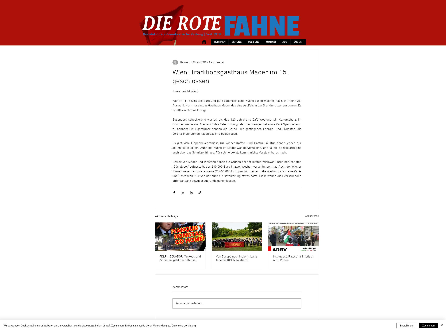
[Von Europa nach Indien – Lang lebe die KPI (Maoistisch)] (237, 236)
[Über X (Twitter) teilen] (182, 192)
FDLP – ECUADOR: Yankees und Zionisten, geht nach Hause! (180, 258)
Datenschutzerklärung (184, 325)
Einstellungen (406, 325)
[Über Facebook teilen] (174, 192)
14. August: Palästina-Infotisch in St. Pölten (293, 258)
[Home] (204, 42)
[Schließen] (442, 325)
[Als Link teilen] (199, 192)
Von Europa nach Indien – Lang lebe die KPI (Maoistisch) (236, 258)
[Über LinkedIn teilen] (191, 192)
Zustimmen (428, 325)
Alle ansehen (312, 215)
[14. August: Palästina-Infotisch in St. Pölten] (293, 236)
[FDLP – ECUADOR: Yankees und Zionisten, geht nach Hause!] (180, 236)
